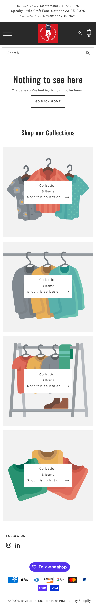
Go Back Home (48, 101)
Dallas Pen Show (27, 6)
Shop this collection (44, 197)
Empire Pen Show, (31, 16)
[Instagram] (8, 545)
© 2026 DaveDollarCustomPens (33, 601)
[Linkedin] (17, 545)
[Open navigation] (8, 34)
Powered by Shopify (75, 601)
